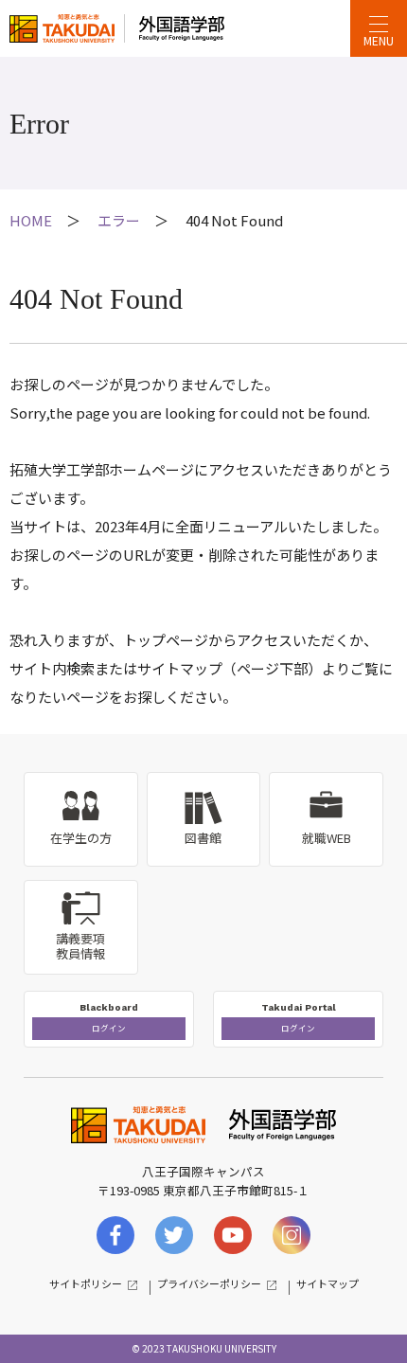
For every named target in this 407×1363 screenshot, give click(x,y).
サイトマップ (327, 1283)
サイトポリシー (85, 1283)
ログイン (109, 1027)
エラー (118, 220)
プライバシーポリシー (209, 1283)
